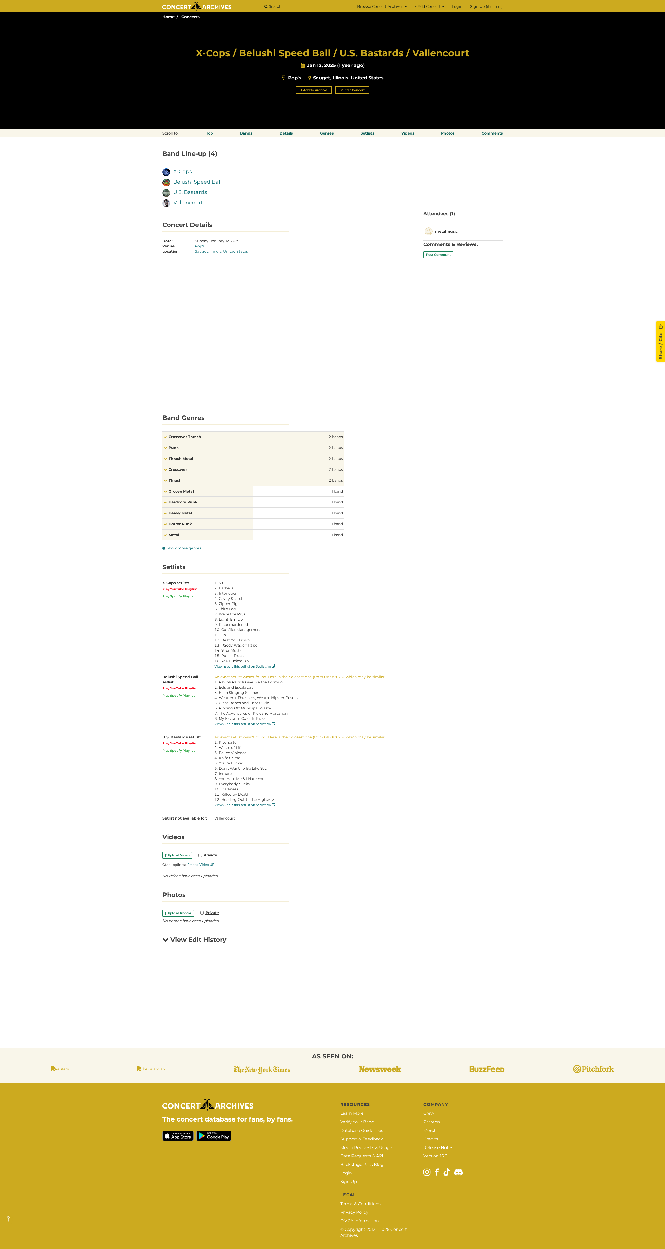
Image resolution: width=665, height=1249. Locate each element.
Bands (246, 133)
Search (274, 6)
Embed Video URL (201, 864)
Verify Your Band (357, 1121)
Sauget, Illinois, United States (348, 78)
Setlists (367, 133)
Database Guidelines (361, 1130)
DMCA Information (359, 1220)
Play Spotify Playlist (178, 596)
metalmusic (446, 231)
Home (168, 16)
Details (286, 133)
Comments (492, 133)
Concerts (190, 16)
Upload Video (178, 855)
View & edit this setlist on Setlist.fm (243, 666)
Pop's (294, 78)
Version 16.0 (435, 1155)
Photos (447, 133)
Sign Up (348, 1181)
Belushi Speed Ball (197, 182)
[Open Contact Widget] (8, 1219)
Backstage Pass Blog (361, 1164)
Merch (430, 1130)
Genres (327, 133)
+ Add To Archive (314, 90)
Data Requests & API (361, 1155)
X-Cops (182, 171)
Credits (430, 1139)
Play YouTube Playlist (179, 589)
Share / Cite (660, 345)
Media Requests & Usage (366, 1147)
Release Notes (438, 1147)
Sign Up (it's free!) (486, 6)
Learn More (352, 1113)
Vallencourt (188, 202)
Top (209, 133)
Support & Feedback (361, 1139)
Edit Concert (354, 90)
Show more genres (183, 548)
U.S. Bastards (190, 192)
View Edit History (197, 939)
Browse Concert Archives (380, 6)
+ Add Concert (428, 6)
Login (457, 6)
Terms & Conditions (360, 1203)
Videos (407, 133)
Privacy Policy (354, 1212)
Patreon (431, 1121)
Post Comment (438, 255)
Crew (428, 1113)
